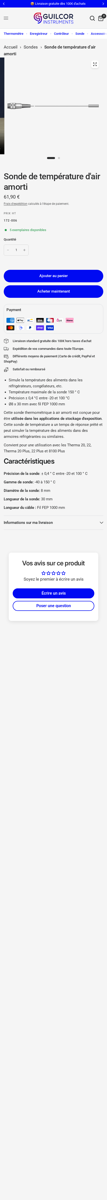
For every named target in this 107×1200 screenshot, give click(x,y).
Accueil (10, 47)
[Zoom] (95, 64)
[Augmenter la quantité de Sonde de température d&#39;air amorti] (24, 250)
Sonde (79, 34)
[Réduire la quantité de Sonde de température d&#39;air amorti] (8, 250)
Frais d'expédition (15, 204)
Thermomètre (13, 34)
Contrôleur (61, 34)
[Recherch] (92, 18)
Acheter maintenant (53, 291)
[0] (100, 18)
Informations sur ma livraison (28, 522)
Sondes (31, 47)
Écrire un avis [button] (54, 593)
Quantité (10, 239)
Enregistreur (39, 34)
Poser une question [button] (53, 605)
